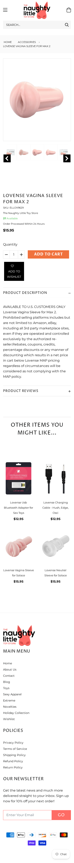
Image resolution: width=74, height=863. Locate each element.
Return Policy (13, 767)
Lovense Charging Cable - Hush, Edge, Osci (55, 507)
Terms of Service (15, 749)
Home (7, 42)
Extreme (9, 700)
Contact (9, 676)
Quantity (10, 244)
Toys (6, 688)
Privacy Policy (13, 742)
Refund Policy (13, 761)
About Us (9, 669)
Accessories (27, 42)
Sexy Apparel (12, 694)
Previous (7, 158)
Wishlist (9, 719)
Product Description (25, 293)
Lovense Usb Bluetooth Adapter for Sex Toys (18, 507)
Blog (6, 682)
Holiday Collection (16, 713)
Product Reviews (20, 391)
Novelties (9, 707)
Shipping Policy (14, 755)
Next (67, 158)
